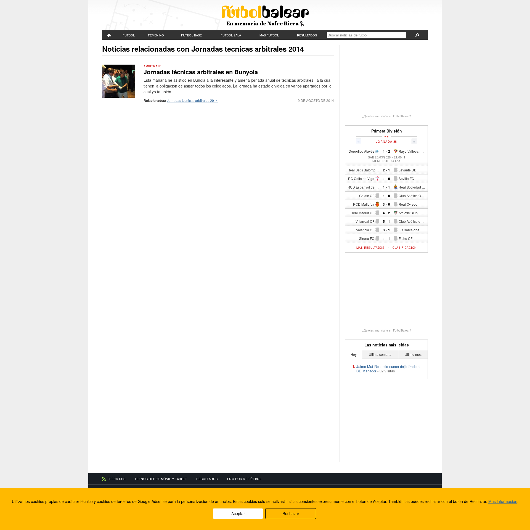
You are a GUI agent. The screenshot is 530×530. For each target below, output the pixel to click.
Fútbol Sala (231, 35)
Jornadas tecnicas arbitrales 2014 (192, 100)
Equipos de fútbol (244, 478)
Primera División (386, 131)
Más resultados (370, 248)
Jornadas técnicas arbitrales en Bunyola (201, 71)
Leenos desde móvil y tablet (161, 478)
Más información (502, 501)
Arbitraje (152, 66)
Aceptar (238, 513)
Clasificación (405, 248)
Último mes (413, 354)
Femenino (156, 35)
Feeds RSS (116, 478)
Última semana (380, 354)
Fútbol (129, 35)
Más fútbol (269, 35)
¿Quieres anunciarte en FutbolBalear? (386, 116)
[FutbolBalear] (109, 35)
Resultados (307, 35)
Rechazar (290, 513)
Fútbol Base (191, 35)
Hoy (354, 354)
